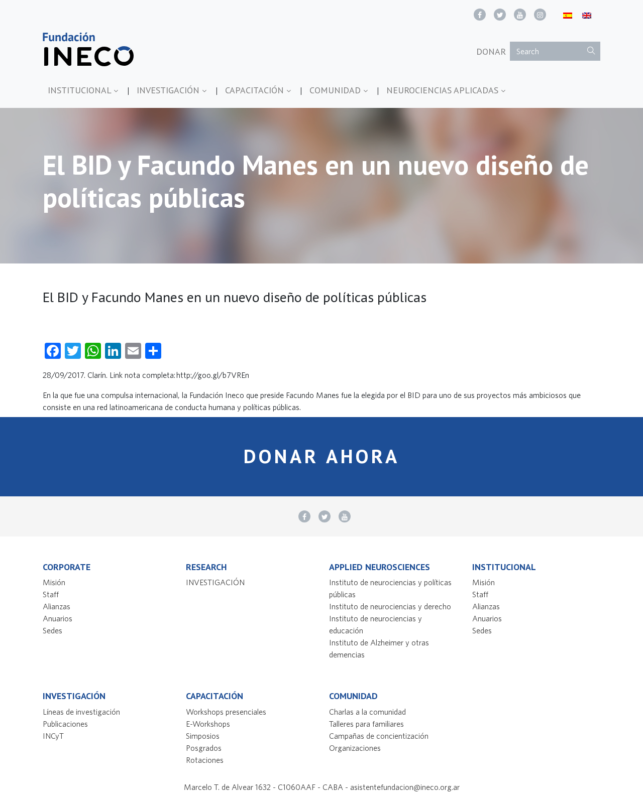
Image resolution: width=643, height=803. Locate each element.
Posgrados (204, 747)
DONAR (491, 51)
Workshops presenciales (226, 711)
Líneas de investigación (81, 711)
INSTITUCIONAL (81, 90)
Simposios (203, 735)
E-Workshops (208, 723)
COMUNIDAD (336, 90)
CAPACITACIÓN (255, 90)
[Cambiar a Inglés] (586, 15)
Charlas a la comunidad (367, 711)
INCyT (53, 735)
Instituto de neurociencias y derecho (390, 606)
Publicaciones (65, 723)
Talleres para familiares (366, 723)
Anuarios (57, 618)
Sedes (52, 630)
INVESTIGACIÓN (169, 90)
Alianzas (56, 606)
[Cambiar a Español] (567, 15)
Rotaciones (205, 759)
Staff (51, 594)
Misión (54, 582)
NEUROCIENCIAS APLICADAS (443, 90)
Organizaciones (355, 747)
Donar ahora (322, 456)
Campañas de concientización (378, 735)
